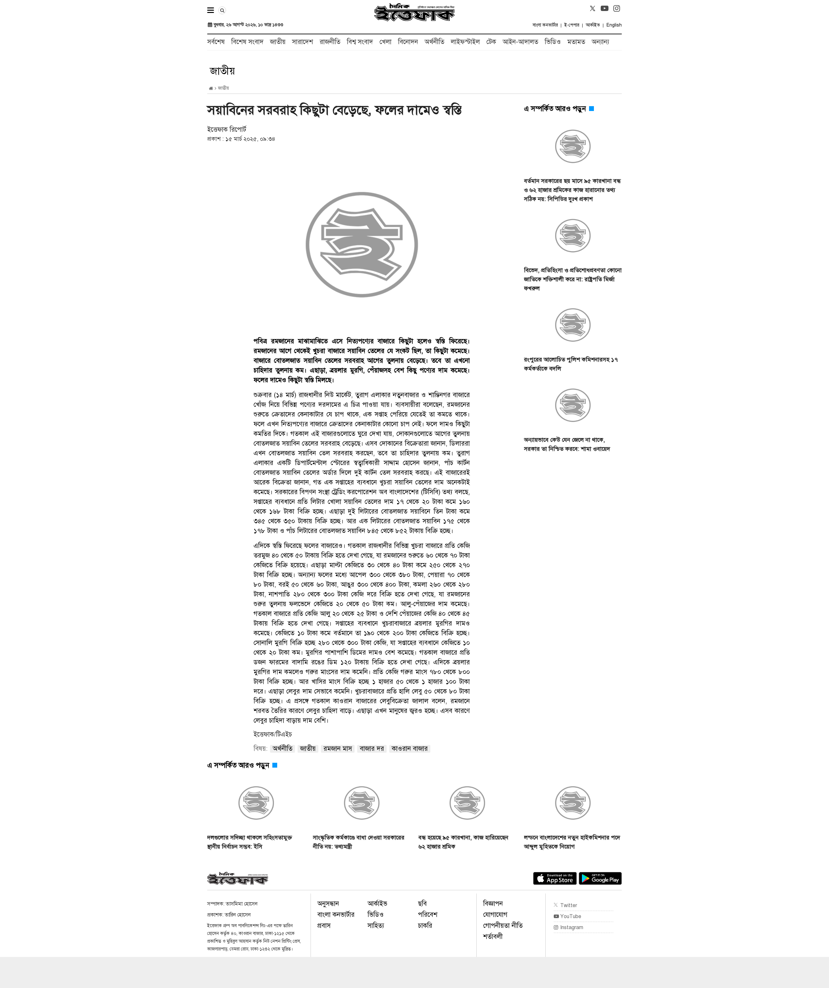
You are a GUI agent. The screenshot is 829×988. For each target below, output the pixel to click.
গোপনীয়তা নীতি (503, 926)
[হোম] (211, 88)
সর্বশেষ (216, 42)
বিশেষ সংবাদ (247, 42)
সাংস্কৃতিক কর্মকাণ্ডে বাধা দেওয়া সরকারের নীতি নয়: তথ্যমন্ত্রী (358, 842)
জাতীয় (278, 42)
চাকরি (425, 926)
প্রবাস (324, 926)
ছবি (422, 904)
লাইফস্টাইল (465, 42)
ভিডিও (553, 42)
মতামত (576, 42)
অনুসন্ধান (328, 904)
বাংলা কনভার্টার (545, 25)
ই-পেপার (571, 25)
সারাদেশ (302, 42)
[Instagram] (616, 8)
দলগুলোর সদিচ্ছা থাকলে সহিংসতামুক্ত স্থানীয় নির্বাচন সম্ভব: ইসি (249, 842)
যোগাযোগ (495, 915)
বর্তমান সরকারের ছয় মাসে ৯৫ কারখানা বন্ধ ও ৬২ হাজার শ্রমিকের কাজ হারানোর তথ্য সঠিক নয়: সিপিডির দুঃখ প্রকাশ (572, 190)
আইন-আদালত (520, 42)
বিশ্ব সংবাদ (360, 42)
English (614, 25)
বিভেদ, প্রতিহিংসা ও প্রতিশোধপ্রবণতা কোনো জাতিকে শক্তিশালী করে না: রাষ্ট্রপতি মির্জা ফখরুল (573, 279)
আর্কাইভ (593, 25)
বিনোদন (408, 42)
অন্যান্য (600, 42)
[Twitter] (592, 8)
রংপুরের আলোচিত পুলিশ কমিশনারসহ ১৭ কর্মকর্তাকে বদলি (571, 364)
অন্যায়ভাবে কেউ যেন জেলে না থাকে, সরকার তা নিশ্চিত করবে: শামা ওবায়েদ (567, 444)
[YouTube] (604, 8)
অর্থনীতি (434, 42)
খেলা (386, 42)
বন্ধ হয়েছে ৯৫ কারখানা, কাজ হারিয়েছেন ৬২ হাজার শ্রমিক (463, 842)
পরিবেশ (427, 915)
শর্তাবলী (493, 937)
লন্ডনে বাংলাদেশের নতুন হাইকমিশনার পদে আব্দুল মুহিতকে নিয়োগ (572, 842)
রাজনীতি (330, 42)
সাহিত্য (376, 926)
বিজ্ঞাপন (493, 904)
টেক (491, 42)
